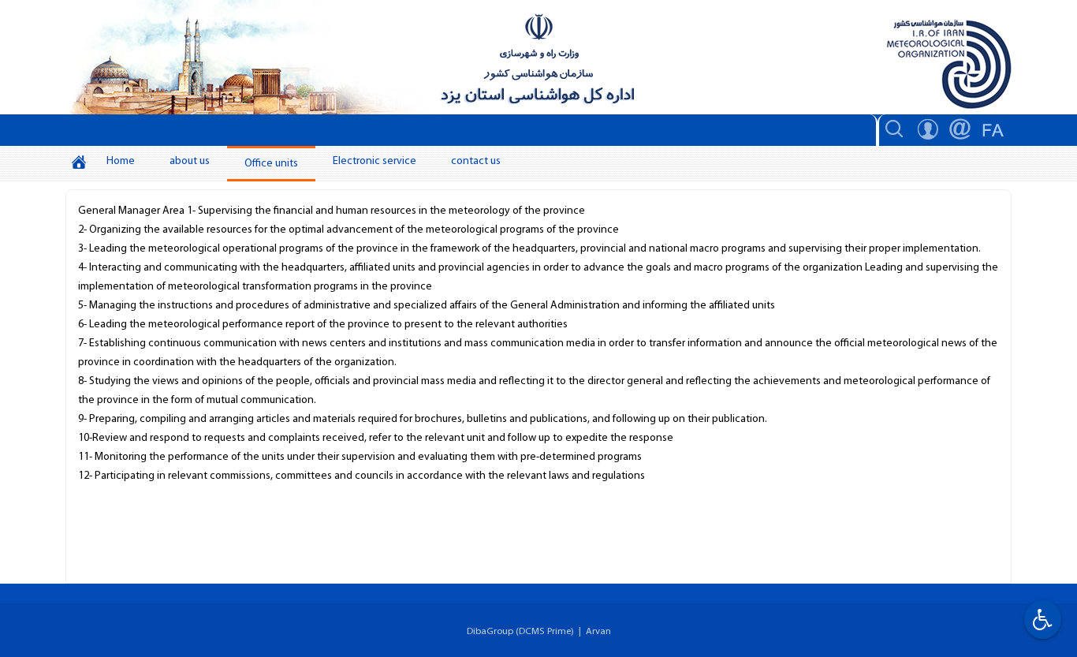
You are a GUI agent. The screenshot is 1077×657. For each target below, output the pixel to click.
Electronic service (374, 161)
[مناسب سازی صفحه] (1040, 619)
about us (190, 161)
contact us (476, 161)
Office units (271, 164)
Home (120, 161)
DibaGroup (490, 631)
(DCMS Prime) (545, 631)
